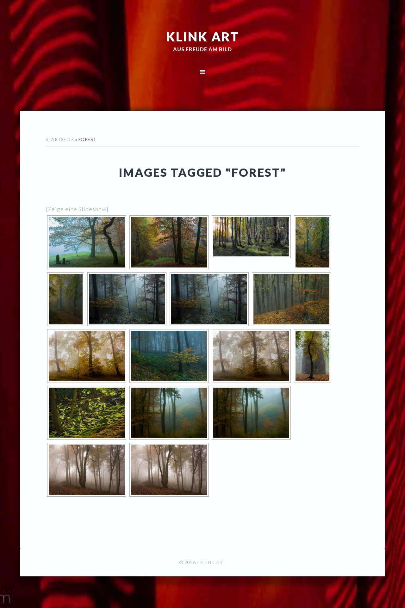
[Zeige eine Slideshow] (77, 209)
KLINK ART (202, 36)
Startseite (60, 139)
